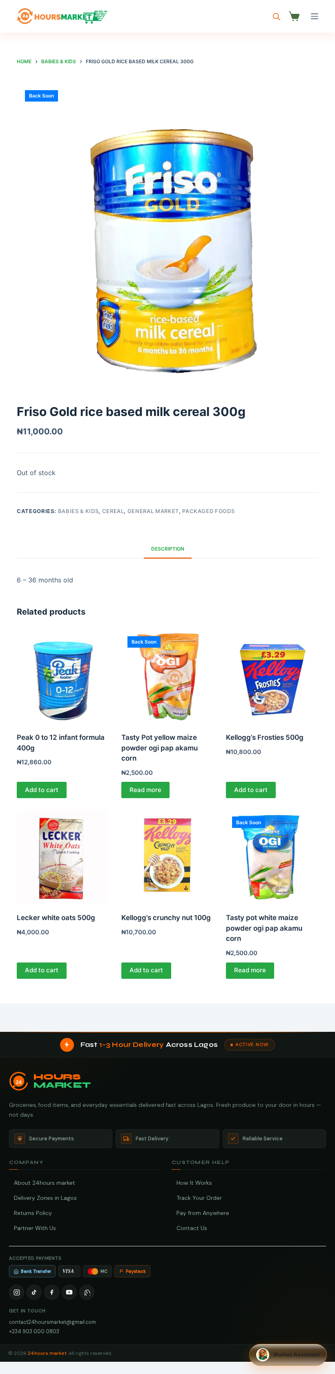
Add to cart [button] (41, 790)
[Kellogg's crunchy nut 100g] (167, 856)
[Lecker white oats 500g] (63, 856)
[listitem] (16, 1292)
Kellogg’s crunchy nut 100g (166, 918)
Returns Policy (33, 1213)
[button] (288, 1355)
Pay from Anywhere (202, 1213)
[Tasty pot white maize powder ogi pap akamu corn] (272, 856)
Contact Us (191, 1228)
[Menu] (314, 16)
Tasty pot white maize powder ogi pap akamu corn (264, 928)
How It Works (194, 1182)
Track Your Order (199, 1197)
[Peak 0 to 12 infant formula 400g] (63, 676)
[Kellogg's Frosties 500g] (272, 676)
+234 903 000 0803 (34, 1331)
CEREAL (113, 511)
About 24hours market (44, 1182)
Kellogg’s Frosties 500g (265, 737)
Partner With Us (35, 1228)
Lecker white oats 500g (56, 918)
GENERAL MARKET (153, 511)
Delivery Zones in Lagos (45, 1197)
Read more (145, 790)
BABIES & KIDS (78, 511)
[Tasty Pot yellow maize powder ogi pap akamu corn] (167, 676)
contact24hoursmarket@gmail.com (52, 1322)
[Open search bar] (276, 16)
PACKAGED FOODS (208, 511)
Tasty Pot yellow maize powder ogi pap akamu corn (159, 747)
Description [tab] (167, 549)
